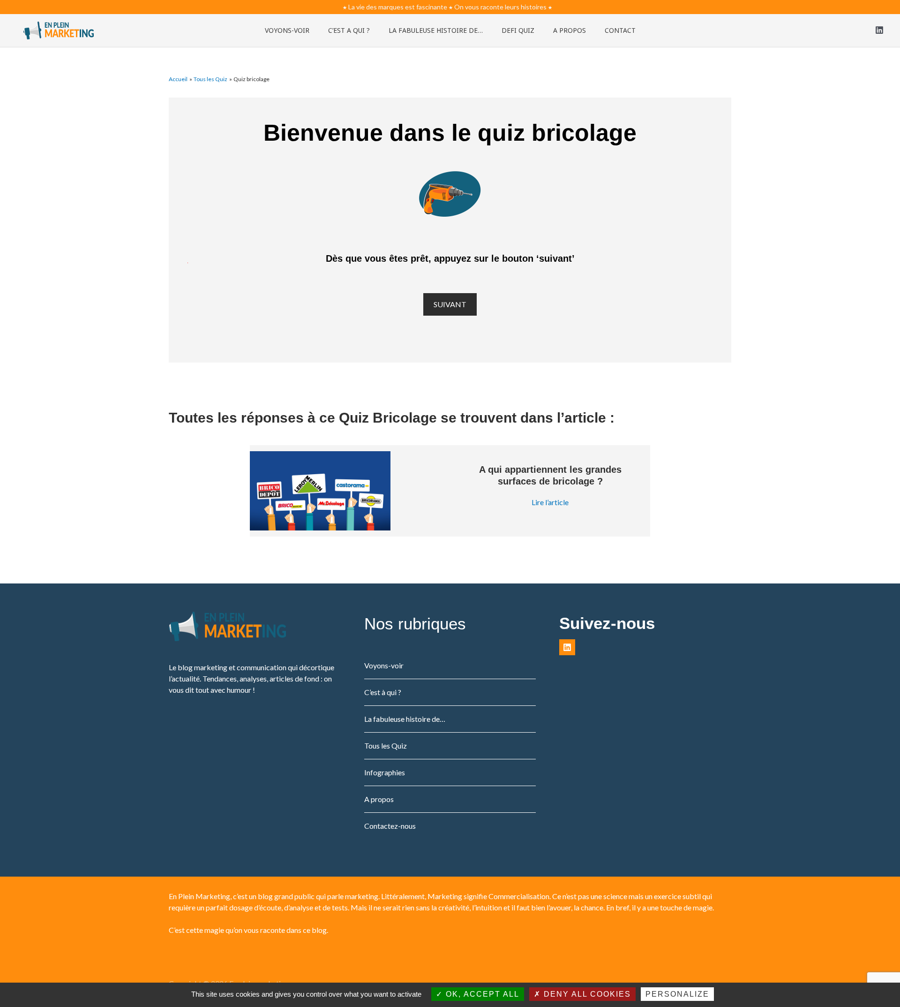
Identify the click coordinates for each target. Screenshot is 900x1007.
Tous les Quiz (385, 745)
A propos (379, 799)
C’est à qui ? (382, 692)
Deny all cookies (586, 994)
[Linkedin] (879, 30)
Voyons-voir (384, 665)
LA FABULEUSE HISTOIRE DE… (436, 30)
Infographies (384, 772)
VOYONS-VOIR (287, 30)
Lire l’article (550, 502)
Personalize (677, 994)
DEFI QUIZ (518, 30)
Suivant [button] (450, 304)
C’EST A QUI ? (349, 30)
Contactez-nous (390, 825)
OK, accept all (481, 994)
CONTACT (620, 30)
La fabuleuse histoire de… (404, 718)
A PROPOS (569, 30)
